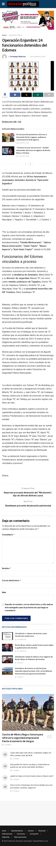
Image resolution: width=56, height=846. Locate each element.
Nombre (6, 568)
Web (4, 592)
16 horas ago (21, 651)
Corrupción (34, 834)
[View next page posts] (30, 164)
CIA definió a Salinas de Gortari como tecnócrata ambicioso (31, 634)
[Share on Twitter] (26, 95)
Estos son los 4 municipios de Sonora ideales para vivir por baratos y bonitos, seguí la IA (31, 786)
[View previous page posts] (26, 164)
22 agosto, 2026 (23, 143)
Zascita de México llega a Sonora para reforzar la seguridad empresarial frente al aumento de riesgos (22, 738)
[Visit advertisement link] (28, 22)
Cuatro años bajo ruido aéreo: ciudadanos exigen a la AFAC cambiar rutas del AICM (30, 754)
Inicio (4, 831)
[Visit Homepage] (23, 4)
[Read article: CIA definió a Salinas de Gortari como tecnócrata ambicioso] (7, 636)
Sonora (31, 831)
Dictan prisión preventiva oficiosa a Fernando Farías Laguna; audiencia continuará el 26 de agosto (31, 137)
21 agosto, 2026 (23, 156)
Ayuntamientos (17, 831)
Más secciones (20, 837)
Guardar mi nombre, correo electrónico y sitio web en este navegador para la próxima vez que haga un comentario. (29, 607)
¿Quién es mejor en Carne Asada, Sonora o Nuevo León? (31, 776)
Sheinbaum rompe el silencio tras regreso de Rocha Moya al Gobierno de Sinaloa (34, 658)
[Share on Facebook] (15, 95)
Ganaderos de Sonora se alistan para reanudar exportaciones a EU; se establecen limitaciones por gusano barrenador (33, 671)
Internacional (7, 834)
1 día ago (19, 663)
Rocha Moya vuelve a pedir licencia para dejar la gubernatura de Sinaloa (34, 646)
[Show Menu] (3, 4)
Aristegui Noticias (18, 57)
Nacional (41, 831)
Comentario (8, 534)
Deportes (5, 837)
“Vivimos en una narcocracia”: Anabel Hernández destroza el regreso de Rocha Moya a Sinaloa (33, 150)
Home (4, 35)
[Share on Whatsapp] (37, 95)
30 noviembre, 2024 (37, 57)
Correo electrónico (11, 580)
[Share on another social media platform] (49, 95)
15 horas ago (21, 639)
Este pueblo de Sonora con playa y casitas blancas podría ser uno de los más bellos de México (29, 765)
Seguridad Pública (15, 35)
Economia (21, 834)
